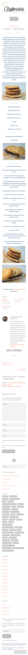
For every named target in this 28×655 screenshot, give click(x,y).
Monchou (19, 527)
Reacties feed (5, 611)
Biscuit (21, 504)
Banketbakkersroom (9, 504)
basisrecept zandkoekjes (18, 289)
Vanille (16, 543)
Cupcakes (5, 512)
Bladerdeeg (6, 506)
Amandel (5, 499)
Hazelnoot (14, 517)
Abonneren (6, 636)
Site (4, 435)
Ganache (20, 514)
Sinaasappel (19, 532)
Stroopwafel (6, 543)
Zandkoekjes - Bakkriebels (14, 386)
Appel (4, 501)
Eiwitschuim (15, 512)
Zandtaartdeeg (18, 548)
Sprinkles (15, 540)
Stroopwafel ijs (5, 482)
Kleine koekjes (14, 26)
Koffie (4, 522)
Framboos (5, 514)
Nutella (12, 530)
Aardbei (5, 496)
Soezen (4, 537)
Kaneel (4, 519)
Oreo (19, 530)
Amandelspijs (14, 499)
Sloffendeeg (15, 535)
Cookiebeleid (10, 649)
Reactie (5, 404)
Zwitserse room (7, 550)
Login (3, 604)
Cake (13, 506)
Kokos (9, 350)
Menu (15, 18)
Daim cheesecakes (6, 489)
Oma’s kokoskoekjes (7, 305)
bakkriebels (17, 32)
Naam (5, 425)
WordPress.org (5, 614)
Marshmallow (7, 524)
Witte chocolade (8, 545)
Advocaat (13, 496)
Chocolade (6, 509)
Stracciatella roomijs (6, 479)
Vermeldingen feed (6, 607)
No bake (5, 530)
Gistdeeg (5, 517)
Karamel (12, 519)
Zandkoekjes (17, 350)
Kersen (19, 519)
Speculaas (12, 537)
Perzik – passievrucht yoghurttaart (10, 475)
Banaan (10, 501)
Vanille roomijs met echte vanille (9, 485)
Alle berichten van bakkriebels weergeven (17, 345)
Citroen (14, 509)
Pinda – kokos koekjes (19, 298)
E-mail (5, 430)
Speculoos (5, 540)
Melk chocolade (7, 527)
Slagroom (5, 535)
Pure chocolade (7, 532)
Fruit (13, 514)
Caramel (20, 506)
